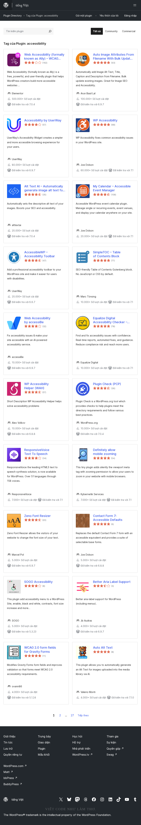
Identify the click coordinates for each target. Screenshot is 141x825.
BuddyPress (12, 784)
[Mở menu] (135, 5)
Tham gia (112, 736)
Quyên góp (115, 748)
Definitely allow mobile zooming (104, 452)
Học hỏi (77, 736)
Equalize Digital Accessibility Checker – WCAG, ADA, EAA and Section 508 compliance (110, 320)
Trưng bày (44, 736)
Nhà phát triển (81, 748)
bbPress (10, 778)
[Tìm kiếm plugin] (50, 31)
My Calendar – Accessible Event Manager (112, 188)
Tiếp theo (83, 715)
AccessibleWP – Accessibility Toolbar (39, 254)
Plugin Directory (12, 15)
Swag (112, 754)
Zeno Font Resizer (37, 516)
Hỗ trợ (76, 742)
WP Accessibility (105, 120)
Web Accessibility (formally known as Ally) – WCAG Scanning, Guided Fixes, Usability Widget (44, 57)
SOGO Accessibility (38, 582)
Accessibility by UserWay (42, 120)
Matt (8, 772)
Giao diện (44, 742)
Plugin (41, 748)
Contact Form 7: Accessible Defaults (107, 518)
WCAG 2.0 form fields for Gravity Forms (40, 649)
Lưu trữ (8, 748)
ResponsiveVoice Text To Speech (36, 452)
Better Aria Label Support (112, 582)
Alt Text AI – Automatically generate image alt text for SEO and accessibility (44, 188)
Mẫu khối (44, 754)
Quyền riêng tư (12, 754)
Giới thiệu (9, 736)
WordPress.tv (82, 754)
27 (72, 715)
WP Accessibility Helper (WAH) (36, 386)
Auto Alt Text (103, 647)
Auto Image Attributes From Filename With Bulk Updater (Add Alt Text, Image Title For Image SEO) (113, 57)
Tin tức (8, 742)
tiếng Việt (18, 799)
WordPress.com (15, 766)
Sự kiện (111, 742)
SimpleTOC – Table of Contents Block (107, 254)
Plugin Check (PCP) (107, 384)
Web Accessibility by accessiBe (37, 320)
